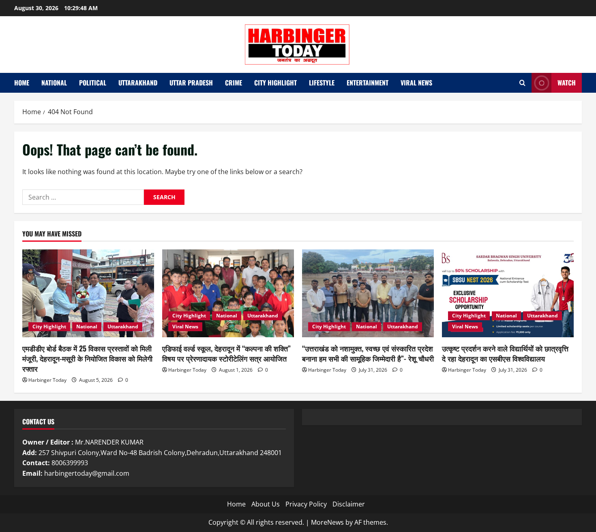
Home (21, 82)
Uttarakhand (137, 82)
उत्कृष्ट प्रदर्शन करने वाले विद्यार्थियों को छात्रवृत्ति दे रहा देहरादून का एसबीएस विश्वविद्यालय (505, 353)
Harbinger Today (47, 380)
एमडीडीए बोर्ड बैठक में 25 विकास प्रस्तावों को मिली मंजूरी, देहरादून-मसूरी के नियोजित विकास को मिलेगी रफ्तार (87, 358)
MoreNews (327, 522)
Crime (233, 82)
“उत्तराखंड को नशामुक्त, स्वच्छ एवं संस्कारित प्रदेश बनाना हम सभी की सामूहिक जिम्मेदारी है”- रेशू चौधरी (368, 353)
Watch (566, 82)
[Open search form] (522, 83)
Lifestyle (321, 82)
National (54, 82)
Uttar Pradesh (191, 82)
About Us (265, 504)
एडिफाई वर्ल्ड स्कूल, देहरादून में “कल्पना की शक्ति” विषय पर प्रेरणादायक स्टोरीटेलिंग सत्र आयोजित (226, 353)
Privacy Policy (306, 504)
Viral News (416, 82)
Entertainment (367, 82)
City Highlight (275, 82)
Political (92, 82)
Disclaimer (348, 504)
